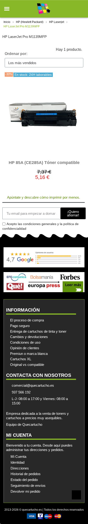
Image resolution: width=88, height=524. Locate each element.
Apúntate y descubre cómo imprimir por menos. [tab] (43, 197)
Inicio (7, 22)
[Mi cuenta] (73, 8)
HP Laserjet (56, 22)
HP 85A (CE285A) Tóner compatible (44, 162)
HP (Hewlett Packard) (29, 22)
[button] (6, 8)
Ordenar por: (16, 54)
